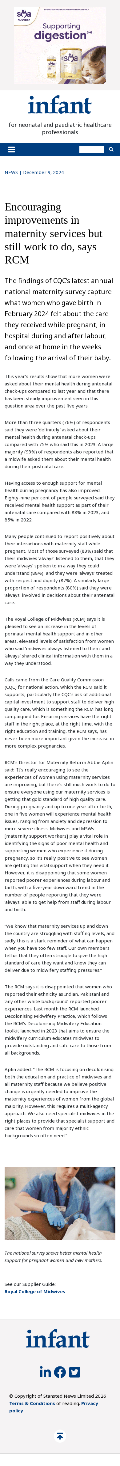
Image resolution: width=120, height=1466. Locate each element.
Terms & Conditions (32, 1403)
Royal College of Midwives (35, 1291)
